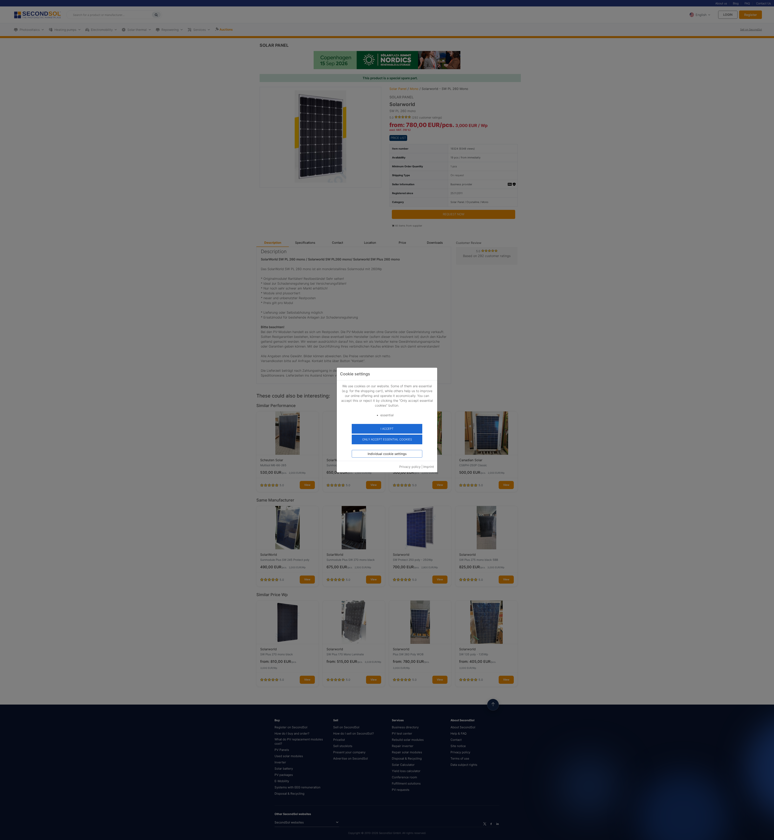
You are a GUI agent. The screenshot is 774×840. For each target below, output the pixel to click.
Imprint (428, 467)
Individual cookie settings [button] (387, 454)
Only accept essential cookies (387, 439)
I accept (387, 428)
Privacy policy (410, 467)
